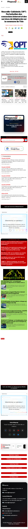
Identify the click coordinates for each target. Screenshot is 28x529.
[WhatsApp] (9, 434)
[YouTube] (18, 430)
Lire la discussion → (6, 164)
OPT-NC (16, 71)
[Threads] (22, 430)
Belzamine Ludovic (6, 74)
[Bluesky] (18, 434)
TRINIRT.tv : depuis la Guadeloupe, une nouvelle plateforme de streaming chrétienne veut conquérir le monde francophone (13, 263)
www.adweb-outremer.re (10, 515)
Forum (2, 338)
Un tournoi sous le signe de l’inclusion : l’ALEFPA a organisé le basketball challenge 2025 (14, 311)
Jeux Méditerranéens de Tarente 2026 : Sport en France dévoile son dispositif (13, 258)
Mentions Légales (14, 455)
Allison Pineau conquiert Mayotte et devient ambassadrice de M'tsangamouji (13, 292)
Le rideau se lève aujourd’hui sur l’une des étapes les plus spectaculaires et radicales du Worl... (17, 305)
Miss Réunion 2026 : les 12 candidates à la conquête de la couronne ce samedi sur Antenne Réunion (13, 253)
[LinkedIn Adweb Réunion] (3, 517)
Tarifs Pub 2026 (14, 464)
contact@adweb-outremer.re (11, 511)
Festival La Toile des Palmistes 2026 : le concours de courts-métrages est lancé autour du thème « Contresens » (14, 243)
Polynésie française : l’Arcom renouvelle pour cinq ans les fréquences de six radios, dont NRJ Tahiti (20, 100)
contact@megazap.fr (9, 492)
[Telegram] (14, 434)
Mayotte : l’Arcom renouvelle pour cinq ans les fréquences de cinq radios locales (7, 100)
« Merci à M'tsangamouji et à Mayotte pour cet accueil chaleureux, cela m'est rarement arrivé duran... (17, 295)
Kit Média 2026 (14, 477)
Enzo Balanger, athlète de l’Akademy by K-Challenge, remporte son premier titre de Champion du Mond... (16, 325)
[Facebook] (5, 430)
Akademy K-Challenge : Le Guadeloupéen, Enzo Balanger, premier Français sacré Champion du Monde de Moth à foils (14, 322)
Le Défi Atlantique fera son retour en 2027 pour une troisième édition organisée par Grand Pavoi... (16, 286)
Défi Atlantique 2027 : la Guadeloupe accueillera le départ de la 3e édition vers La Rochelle (13, 283)
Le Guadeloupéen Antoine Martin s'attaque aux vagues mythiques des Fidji (14, 302)
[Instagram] (9, 430)
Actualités (8, 7)
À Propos (14, 473)
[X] (14, 430)
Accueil (2, 7)
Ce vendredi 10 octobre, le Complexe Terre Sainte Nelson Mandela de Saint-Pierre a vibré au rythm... (17, 314)
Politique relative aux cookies (14, 468)
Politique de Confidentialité (14, 459)
